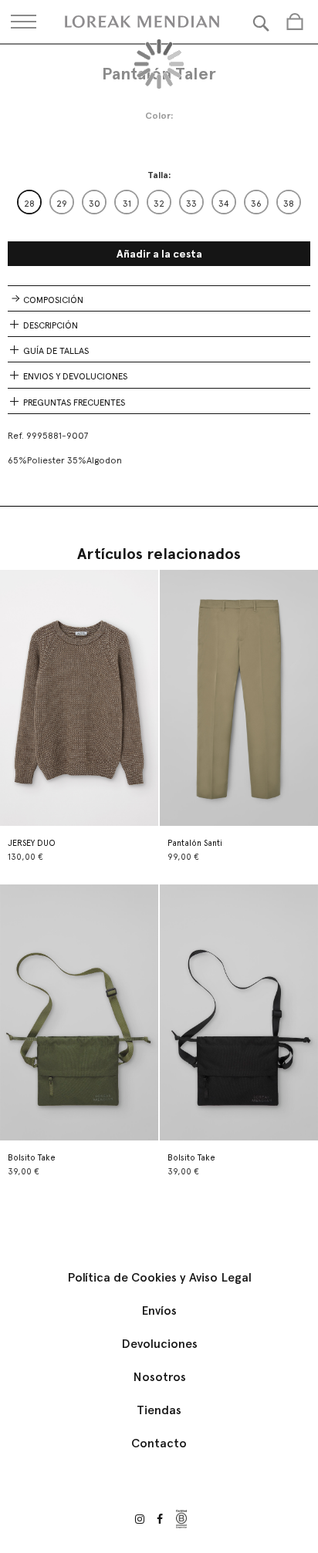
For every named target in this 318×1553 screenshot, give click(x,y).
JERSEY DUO (32, 843)
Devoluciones (159, 1343)
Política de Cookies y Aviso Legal (159, 1277)
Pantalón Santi (194, 843)
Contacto (159, 1443)
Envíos (159, 1310)
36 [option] (256, 203)
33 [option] (191, 203)
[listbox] (159, 202)
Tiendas (159, 1410)
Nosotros (159, 1376)
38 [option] (288, 203)
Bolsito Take (32, 1158)
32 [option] (159, 203)
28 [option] (29, 203)
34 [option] (223, 203)
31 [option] (127, 203)
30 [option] (94, 203)
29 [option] (61, 203)
